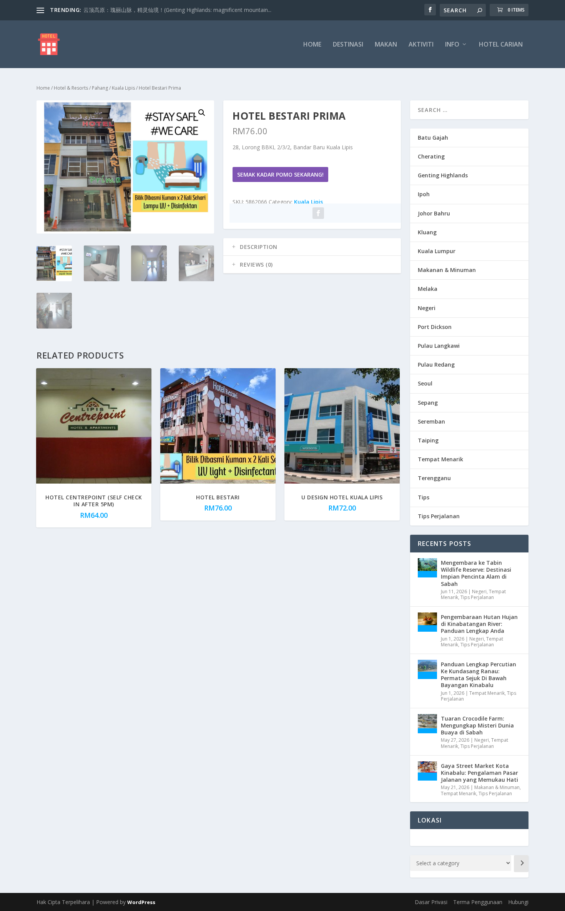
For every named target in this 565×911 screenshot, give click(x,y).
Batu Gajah (433, 137)
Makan (386, 44)
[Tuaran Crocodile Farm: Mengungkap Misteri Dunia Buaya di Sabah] (427, 723)
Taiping (428, 440)
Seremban (431, 421)
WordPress (141, 902)
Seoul (425, 383)
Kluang (427, 232)
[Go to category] (521, 863)
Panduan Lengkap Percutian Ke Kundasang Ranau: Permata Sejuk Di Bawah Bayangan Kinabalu (478, 675)
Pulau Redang (436, 364)
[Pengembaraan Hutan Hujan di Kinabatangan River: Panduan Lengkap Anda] (427, 622)
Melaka (427, 288)
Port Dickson (435, 326)
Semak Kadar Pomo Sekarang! (280, 174)
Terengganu (434, 478)
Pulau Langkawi (439, 345)
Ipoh (424, 194)
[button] (202, 113)
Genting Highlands (443, 175)
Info (452, 44)
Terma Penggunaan (477, 902)
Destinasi (348, 44)
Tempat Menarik (440, 459)
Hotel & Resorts (71, 88)
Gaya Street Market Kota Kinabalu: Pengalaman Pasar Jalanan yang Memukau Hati (479, 772)
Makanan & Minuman (447, 270)
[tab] (312, 247)
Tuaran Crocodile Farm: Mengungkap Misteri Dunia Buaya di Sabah (477, 725)
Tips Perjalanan (439, 516)
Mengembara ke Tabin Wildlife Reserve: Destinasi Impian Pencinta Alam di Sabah (476, 573)
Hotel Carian (501, 44)
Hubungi (518, 902)
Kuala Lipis (123, 88)
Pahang (100, 88)
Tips (423, 497)
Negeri (426, 308)
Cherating (431, 156)
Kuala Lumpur (436, 251)
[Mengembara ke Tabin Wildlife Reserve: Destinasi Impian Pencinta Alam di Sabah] (427, 567)
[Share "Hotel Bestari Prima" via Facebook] (318, 213)
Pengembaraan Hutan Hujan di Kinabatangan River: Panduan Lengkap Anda (479, 623)
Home (312, 44)
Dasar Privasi (431, 902)
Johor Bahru (434, 213)
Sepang (428, 402)
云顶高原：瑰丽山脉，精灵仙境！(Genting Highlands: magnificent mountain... (177, 9)
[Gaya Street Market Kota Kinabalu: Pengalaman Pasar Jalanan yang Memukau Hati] (427, 771)
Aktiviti (421, 44)
